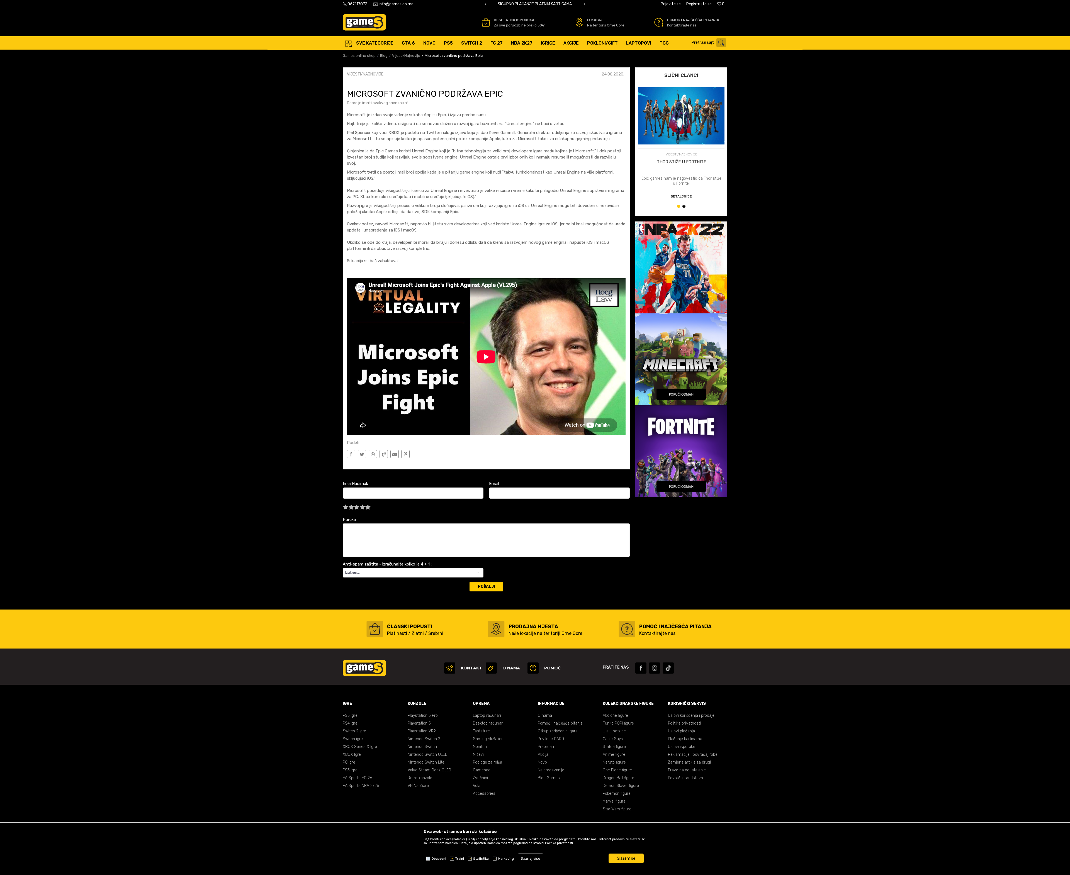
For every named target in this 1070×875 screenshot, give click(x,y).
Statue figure (614, 746)
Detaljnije (681, 196)
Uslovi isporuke (681, 746)
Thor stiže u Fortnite (681, 161)
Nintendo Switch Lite (426, 762)
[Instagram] (654, 668)
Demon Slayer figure (621, 785)
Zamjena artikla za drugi (689, 762)
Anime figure (614, 754)
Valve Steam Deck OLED (429, 770)
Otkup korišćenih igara (558, 731)
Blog (384, 55)
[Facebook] (351, 454)
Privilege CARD (551, 739)
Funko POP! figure (618, 723)
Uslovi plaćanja (681, 731)
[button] (710, 42)
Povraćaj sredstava (685, 778)
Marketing (506, 859)
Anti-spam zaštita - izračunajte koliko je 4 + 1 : (387, 564)
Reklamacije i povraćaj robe (693, 754)
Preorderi (546, 746)
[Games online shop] (364, 22)
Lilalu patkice (614, 731)
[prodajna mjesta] (496, 629)
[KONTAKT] (449, 668)
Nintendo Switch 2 (424, 739)
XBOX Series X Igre (360, 746)
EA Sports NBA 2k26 (361, 785)
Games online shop (359, 55)
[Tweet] (362, 454)
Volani (478, 785)
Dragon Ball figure (618, 778)
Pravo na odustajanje (687, 770)
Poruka (349, 519)
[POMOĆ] (533, 668)
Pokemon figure (617, 793)
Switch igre (353, 739)
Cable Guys (613, 739)
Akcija (543, 754)
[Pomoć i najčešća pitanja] (658, 22)
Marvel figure (614, 801)
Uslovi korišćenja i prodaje (691, 715)
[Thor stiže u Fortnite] (681, 115)
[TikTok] (668, 668)
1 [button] (679, 207)
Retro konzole (420, 778)
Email (494, 483)
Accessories (484, 793)
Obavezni (439, 859)
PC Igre (349, 762)
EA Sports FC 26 (357, 778)
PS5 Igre (350, 715)
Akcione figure (615, 715)
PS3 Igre (350, 770)
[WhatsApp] (373, 454)
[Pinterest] (405, 454)
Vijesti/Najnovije (406, 55)
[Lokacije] (579, 22)
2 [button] (685, 207)
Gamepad (481, 770)
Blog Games (549, 778)
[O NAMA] (491, 668)
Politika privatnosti (684, 723)
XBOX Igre (352, 754)
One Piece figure (617, 770)
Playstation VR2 (422, 731)
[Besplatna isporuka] (486, 22)
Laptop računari (487, 715)
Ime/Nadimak (355, 483)
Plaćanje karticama (685, 739)
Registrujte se (699, 4)
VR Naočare (418, 785)
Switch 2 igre (354, 731)
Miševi (478, 754)
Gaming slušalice (488, 739)
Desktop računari (488, 723)
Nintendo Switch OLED (428, 754)
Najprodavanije (551, 770)
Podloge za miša (487, 762)
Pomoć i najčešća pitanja (560, 723)
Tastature (481, 731)
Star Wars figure (617, 809)
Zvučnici (480, 778)
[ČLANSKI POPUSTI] (374, 629)
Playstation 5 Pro (423, 715)
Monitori (480, 746)
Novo (542, 762)
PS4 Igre (350, 723)
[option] (535, 4)
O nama (545, 715)
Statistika (481, 859)
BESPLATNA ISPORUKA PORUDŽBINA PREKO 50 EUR (534, 4)
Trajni (459, 859)
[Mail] (394, 454)
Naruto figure (614, 762)
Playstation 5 (419, 723)
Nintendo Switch (422, 746)
